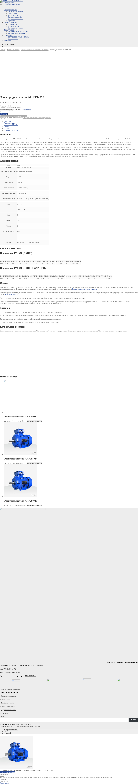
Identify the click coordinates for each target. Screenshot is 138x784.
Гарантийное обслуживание (17, 31)
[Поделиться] (3, 774)
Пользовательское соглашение (10, 689)
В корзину (4, 114)
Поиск (2, 717)
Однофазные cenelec (15, 17)
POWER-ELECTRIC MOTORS (18, 37)
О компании (8, 35)
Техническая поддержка (16, 33)
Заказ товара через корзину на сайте (84, 289)
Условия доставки (14, 26)
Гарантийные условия (15, 28)
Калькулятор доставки (11, 130)
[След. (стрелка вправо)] (3, 776)
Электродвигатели (10, 10)
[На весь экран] (5, 774)
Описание (7, 121)
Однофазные (12, 13)
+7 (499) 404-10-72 (9, 3)
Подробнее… (4, 783)
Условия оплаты (13, 24)
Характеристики (9, 123)
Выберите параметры (34, 421)
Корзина (7, 733)
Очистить (27, 110)
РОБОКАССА (30, 676)
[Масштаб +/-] (7, 774)
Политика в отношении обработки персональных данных (20, 726)
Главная (2, 50)
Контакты (7, 41)
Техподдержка (9, 30)
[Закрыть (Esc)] (1, 774)
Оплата (6, 127)
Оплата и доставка (10, 22)
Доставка (7, 128)
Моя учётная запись (11, 730)
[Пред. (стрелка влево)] (1, 776)
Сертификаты (13, 39)
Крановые (11, 21)
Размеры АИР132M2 (11, 125)
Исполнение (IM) (6, 110)
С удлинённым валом (15, 19)
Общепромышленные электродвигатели (34, 50)
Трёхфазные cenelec (14, 15)
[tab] (71, 121)
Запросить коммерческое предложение (13, 116)
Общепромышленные (15, 11)
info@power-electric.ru (12, 4)
